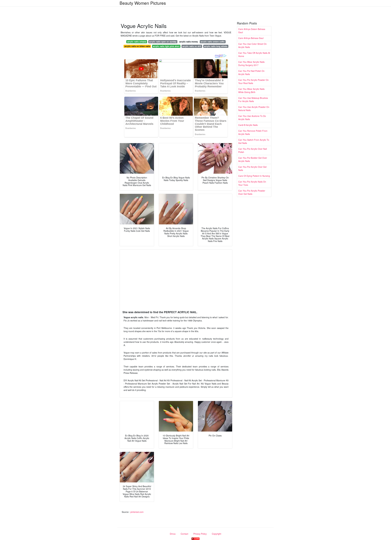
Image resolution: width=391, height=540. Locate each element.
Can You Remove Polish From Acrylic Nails (252, 132)
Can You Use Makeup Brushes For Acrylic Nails (253, 99)
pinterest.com (137, 511)
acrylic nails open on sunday (162, 41)
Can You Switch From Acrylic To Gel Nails (253, 141)
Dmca (172, 533)
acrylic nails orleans (136, 41)
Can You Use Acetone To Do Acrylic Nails (252, 117)
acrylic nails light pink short (166, 46)
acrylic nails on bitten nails (137, 46)
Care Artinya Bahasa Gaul (250, 38)
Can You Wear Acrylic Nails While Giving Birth (251, 90)
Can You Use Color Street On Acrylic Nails (252, 45)
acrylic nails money (188, 41)
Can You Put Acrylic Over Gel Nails (252, 168)
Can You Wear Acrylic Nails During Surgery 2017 (251, 63)
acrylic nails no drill (191, 46)
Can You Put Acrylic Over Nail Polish (252, 150)
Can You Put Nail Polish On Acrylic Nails (251, 72)
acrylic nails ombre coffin (213, 41)
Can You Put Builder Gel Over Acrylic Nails (252, 159)
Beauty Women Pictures (143, 3)
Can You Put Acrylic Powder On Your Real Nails (253, 81)
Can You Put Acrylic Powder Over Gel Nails (251, 192)
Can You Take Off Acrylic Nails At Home (254, 54)
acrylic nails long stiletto (215, 46)
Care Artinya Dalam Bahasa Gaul (251, 30)
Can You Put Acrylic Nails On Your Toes (252, 183)
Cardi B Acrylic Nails (248, 124)
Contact (184, 533)
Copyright (216, 533)
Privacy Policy (200, 533)
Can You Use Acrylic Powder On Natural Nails (253, 108)
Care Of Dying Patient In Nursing (254, 175)
